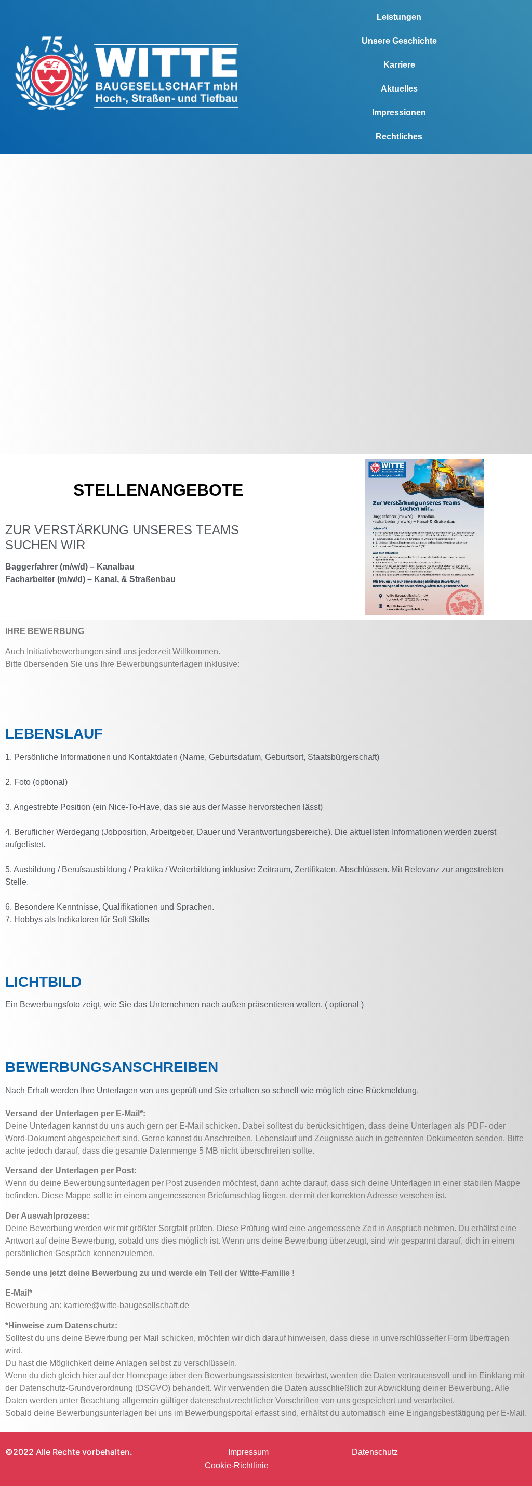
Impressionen (399, 112)
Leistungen (399, 16)
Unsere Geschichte (399, 40)
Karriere (399, 64)
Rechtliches (399, 136)
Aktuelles (399, 88)
